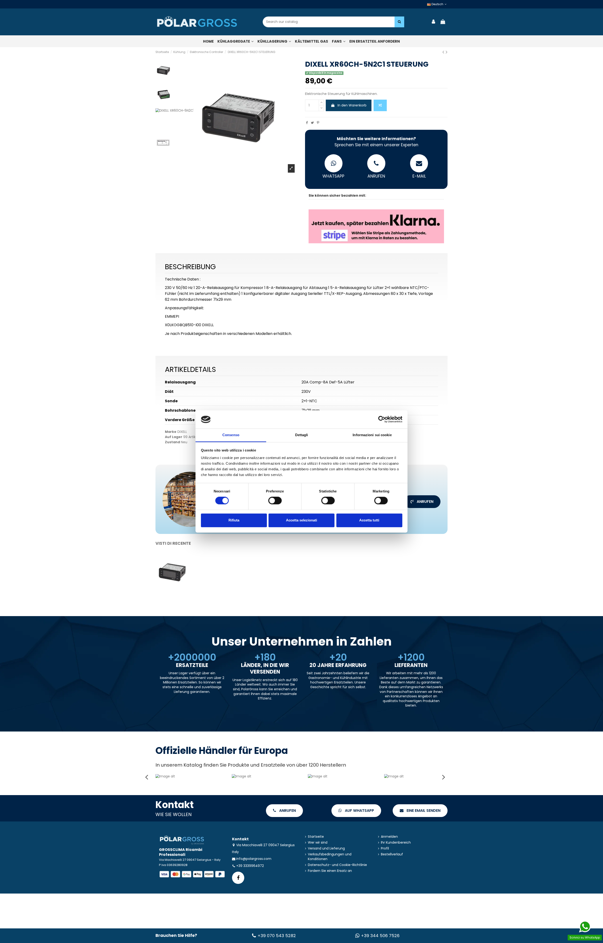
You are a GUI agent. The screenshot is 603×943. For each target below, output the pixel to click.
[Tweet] (312, 122)
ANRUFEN (376, 176)
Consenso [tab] (230, 435)
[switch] (275, 500)
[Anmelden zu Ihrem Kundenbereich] (434, 22)
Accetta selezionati (301, 520)
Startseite (316, 836)
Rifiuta (233, 520)
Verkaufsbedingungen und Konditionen (329, 856)
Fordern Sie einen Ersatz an (330, 871)
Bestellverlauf (392, 854)
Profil (385, 848)
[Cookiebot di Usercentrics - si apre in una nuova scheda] (381, 419)
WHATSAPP (333, 176)
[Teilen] (307, 122)
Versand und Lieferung (326, 848)
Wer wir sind (317, 842)
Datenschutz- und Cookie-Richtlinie (337, 865)
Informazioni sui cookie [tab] (372, 435)
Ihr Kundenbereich (396, 842)
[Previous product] (444, 52)
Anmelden (389, 836)
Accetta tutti (369, 520)
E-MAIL (419, 176)
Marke (170, 432)
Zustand (172, 442)
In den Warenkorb (352, 105)
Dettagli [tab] (301, 435)
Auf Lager (173, 437)
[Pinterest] (318, 122)
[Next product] (447, 52)
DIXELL (182, 431)
